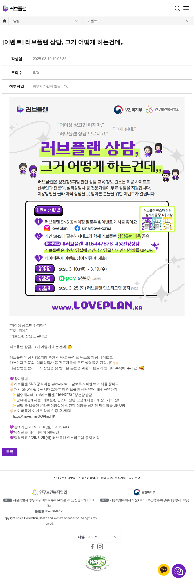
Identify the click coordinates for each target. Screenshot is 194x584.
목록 (9, 452)
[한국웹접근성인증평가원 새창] (97, 563)
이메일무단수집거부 (113, 478)
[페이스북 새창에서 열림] (92, 546)
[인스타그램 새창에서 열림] (100, 546)
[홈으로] (4, 21)
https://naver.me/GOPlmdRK (34, 416)
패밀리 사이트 (88, 537)
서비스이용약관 (88, 478)
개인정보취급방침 (64, 478)
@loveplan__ (61, 384)
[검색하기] (177, 8)
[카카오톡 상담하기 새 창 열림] (164, 570)
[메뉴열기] (186, 8)
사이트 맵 (135, 478)
